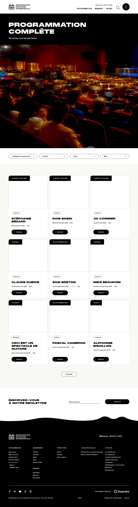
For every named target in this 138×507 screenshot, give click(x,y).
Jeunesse (36, 454)
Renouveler (36, 478)
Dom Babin (62, 218)
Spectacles (12, 452)
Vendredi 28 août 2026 (22, 286)
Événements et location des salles (92, 452)
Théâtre (35, 452)
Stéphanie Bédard (21, 220)
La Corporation (110, 454)
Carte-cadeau (61, 457)
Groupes (59, 454)
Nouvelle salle (14, 467)
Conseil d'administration (113, 457)
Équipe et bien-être (111, 460)
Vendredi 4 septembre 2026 (105, 286)
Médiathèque (109, 470)
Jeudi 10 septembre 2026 (63, 347)
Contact (126, 498)
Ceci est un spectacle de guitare (24, 345)
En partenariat (13, 462)
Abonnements (38, 448)
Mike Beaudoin (107, 282)
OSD (34, 460)
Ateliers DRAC (37, 462)
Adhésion (36, 475)
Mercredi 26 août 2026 (62, 223)
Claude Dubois (25, 282)
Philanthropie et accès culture (114, 465)
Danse (35, 457)
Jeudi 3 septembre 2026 (66, 286)
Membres (36, 468)
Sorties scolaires (14, 460)
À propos (108, 448)
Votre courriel (74, 402)
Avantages (36, 472)
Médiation (108, 467)
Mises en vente (13, 454)
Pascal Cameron (68, 343)
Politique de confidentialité (113, 498)
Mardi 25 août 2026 (20, 226)
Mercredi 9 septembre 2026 (23, 353)
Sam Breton (64, 282)
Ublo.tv (12, 465)
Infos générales (110, 452)
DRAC (80, 498)
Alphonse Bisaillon (102, 344)
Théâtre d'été (13, 457)
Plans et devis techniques (89, 454)
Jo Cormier (104, 218)
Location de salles (88, 448)
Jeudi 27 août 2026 (102, 223)
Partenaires (109, 462)
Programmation (15, 448)
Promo (59, 452)
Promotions (61, 448)
